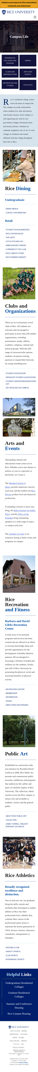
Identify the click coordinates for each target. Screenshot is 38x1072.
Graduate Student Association (21, 377)
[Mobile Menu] (35, 17)
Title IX (16, 1044)
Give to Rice (15, 1031)
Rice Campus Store (15, 253)
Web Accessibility (24, 1064)
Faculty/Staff (18, 1047)
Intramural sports (15, 959)
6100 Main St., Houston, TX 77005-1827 (19, 1054)
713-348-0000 (14, 1062)
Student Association (16, 373)
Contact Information (16, 213)
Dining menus (12, 209)
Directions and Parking (17, 705)
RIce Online (14, 1041)
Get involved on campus (17, 388)
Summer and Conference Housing (19, 1005)
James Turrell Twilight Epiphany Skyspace (17, 825)
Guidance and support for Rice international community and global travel (19, 4)
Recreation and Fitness (10, 84)
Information (11, 697)
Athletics (27, 85)
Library (24, 1041)
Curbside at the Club (16, 249)
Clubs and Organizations (10, 73)
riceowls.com (12, 947)
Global (21, 1037)
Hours (9, 701)
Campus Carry (13, 1064)
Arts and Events (28, 73)
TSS (22, 1044)
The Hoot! (10, 237)
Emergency (14, 1034)
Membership (11, 693)
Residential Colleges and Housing (10, 60)
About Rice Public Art (16, 816)
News (15, 1037)
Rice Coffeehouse (14, 234)
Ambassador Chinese (16, 245)
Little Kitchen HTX (14, 241)
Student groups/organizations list (21, 382)
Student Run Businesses (18, 230)
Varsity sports (13, 951)
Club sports (12, 955)
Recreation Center (15, 689)
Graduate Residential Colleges (19, 994)
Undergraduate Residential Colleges (19, 985)
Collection (11, 820)
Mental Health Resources (19, 1050)
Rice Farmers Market (16, 257)
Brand (24, 1031)
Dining (28, 60)
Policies (24, 1034)
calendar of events (16, 534)
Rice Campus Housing (19, 1013)
